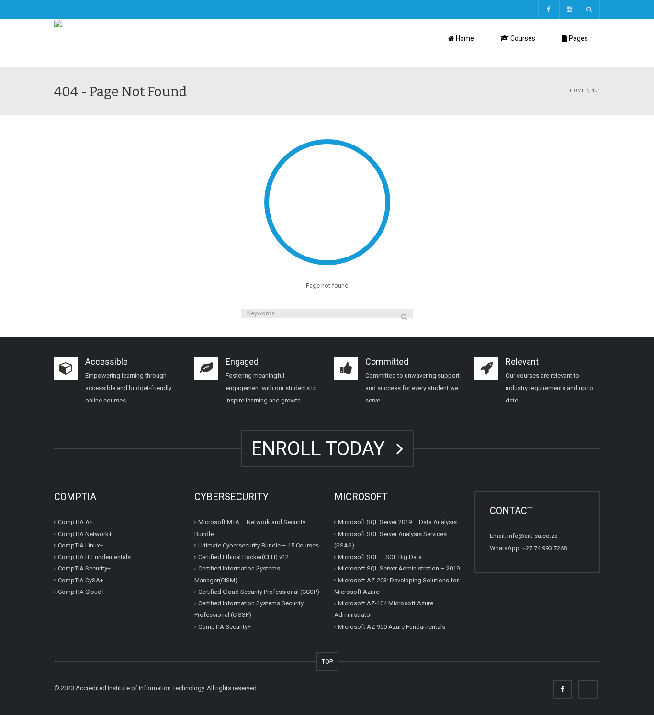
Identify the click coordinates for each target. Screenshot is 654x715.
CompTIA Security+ (84, 568)
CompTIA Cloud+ (81, 591)
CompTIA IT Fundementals (94, 556)
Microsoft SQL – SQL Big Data (380, 556)
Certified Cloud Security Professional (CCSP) (258, 591)
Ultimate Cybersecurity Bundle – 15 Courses (258, 545)
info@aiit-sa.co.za (532, 535)
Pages (577, 38)
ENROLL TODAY (323, 448)
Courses (522, 38)
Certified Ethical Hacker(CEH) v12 (243, 556)
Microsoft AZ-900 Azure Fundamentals (391, 626)
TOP (327, 661)
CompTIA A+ (75, 521)
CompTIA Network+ (85, 533)
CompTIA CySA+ (80, 579)
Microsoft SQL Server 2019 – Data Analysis (397, 521)
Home (464, 38)
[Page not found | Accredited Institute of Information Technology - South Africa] (165, 42)
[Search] (404, 317)
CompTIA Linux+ (80, 545)
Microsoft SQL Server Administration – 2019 (399, 568)
